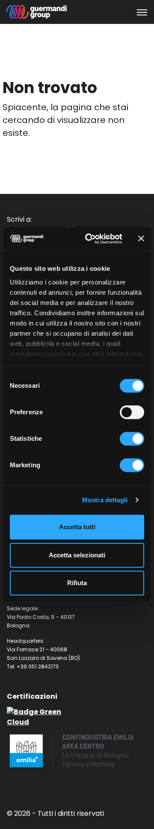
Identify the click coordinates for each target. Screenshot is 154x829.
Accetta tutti (77, 526)
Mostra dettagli (105, 500)
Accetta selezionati (77, 555)
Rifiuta (77, 582)
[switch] (132, 412)
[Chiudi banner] (141, 239)
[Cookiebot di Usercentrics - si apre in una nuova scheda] (90, 238)
